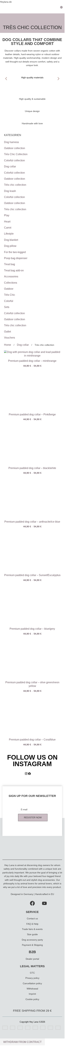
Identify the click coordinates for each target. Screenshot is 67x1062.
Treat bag (9, 264)
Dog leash (10, 191)
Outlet (7, 331)
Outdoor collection (14, 148)
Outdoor (8, 288)
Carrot (7, 227)
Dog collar (10, 166)
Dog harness (11, 142)
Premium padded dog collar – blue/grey (32, 628)
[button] (6, 79)
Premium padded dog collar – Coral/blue (32, 739)
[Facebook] (29, 774)
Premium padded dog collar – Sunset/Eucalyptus (32, 575)
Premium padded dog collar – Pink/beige (32, 414)
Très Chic (9, 294)
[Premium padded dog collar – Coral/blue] (32, 715)
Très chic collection (15, 184)
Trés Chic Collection (15, 154)
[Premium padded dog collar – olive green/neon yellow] (32, 658)
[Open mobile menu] (4, 8)
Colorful (8, 301)
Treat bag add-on (14, 270)
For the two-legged (15, 252)
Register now (33, 817)
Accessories (11, 276)
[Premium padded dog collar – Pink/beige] (32, 390)
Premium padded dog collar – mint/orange (32, 360)
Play (6, 215)
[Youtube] (44, 902)
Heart (7, 221)
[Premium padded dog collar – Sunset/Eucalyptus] (32, 550)
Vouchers (9, 337)
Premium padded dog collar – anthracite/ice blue (32, 521)
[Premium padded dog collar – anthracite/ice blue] (32, 497)
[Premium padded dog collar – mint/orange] (32, 354)
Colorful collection (14, 160)
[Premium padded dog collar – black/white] (32, 443)
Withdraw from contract (22, 1042)
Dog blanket (11, 239)
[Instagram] (26, 774)
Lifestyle (9, 233)
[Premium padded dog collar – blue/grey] (32, 604)
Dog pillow (10, 246)
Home (8, 344)
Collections (10, 282)
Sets (6, 307)
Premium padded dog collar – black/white (32, 468)
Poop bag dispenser (15, 258)
